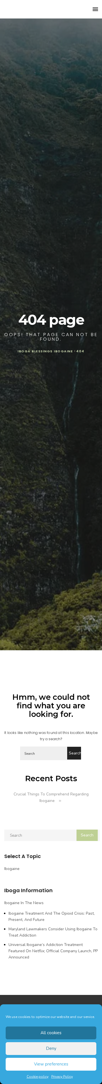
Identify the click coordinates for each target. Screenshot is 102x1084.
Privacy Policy (62, 1076)
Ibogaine (12, 868)
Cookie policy (37, 1076)
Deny (51, 1048)
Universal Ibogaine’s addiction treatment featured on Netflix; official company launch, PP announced (53, 951)
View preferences (51, 1064)
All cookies (51, 1033)
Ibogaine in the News (24, 903)
